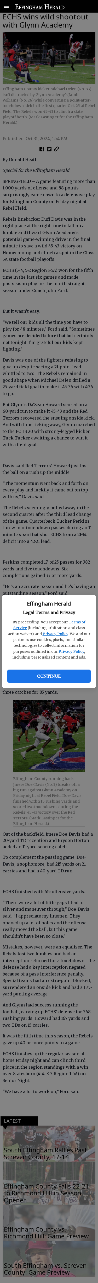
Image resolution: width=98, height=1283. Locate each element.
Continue (49, 676)
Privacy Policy (55, 634)
